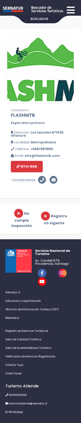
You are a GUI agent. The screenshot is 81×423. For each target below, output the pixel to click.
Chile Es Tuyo (14, 365)
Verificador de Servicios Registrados (30, 356)
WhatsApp (15, 412)
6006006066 (17, 395)
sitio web (28, 166)
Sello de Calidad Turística (23, 339)
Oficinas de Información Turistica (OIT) (32, 309)
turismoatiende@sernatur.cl (27, 403)
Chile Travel (13, 373)
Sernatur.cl (12, 292)
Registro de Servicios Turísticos (26, 331)
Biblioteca (12, 318)
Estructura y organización (23, 301)
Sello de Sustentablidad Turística (28, 348)
